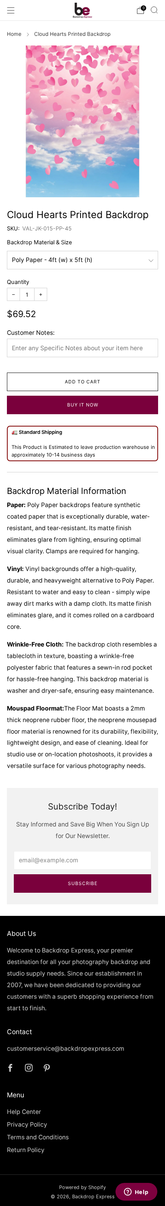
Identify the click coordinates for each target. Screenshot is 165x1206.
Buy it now (82, 405)
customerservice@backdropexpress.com (65, 1048)
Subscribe (82, 883)
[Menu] (11, 10)
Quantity (18, 282)
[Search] (154, 10)
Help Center (24, 1111)
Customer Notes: (30, 332)
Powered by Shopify (82, 1187)
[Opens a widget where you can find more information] (136, 1192)
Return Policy (26, 1150)
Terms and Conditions (38, 1137)
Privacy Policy (27, 1124)
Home (14, 34)
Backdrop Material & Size (39, 242)
